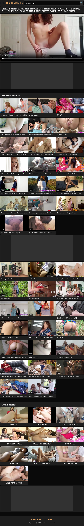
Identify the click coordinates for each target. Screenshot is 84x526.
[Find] (81, 3)
